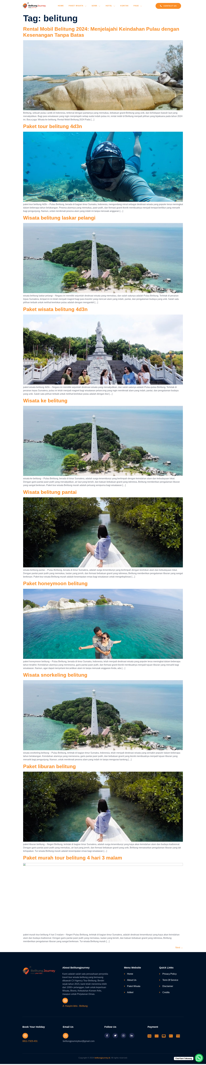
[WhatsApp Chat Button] (199, 1058)
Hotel (109, 6)
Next (179, 947)
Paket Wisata (76, 6)
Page (136, 6)
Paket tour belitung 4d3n (52, 126)
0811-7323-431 (30, 1041)
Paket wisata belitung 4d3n (55, 309)
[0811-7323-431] (25, 1036)
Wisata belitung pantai (50, 492)
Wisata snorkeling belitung (55, 675)
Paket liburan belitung (49, 766)
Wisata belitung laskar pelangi (59, 218)
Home (61, 6)
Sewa (94, 6)
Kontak (124, 6)
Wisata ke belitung (45, 400)
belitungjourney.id (102, 1058)
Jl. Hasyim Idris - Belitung (75, 1006)
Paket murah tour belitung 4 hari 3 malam (72, 858)
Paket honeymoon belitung (55, 583)
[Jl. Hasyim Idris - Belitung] (65, 1000)
